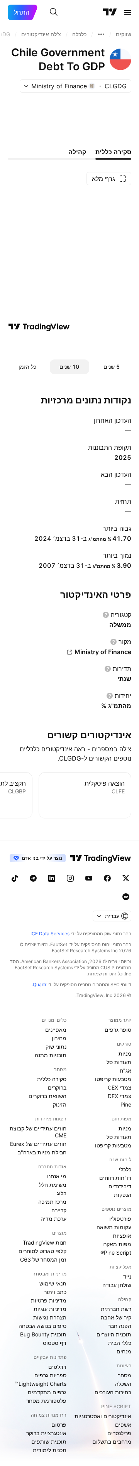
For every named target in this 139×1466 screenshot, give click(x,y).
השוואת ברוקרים (47, 1096)
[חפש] (53, 12)
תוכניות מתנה (50, 1055)
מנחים (124, 1351)
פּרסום (58, 1424)
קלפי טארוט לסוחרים (42, 1251)
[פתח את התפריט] (128, 12)
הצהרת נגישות (49, 1317)
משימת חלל (52, 1184)
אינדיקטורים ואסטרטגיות (103, 1416)
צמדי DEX (119, 1096)
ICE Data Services (50, 933)
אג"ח (125, 1070)
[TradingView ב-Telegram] (33, 878)
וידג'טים (57, 1366)
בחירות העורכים (113, 1392)
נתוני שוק (56, 1046)
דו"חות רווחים (115, 1177)
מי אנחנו (56, 1176)
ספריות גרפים (50, 1375)
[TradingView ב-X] (125, 878)
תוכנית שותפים (48, 1441)
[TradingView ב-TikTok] (14, 878)
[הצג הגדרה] (105, 614)
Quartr (39, 984)
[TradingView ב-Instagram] (70, 878)
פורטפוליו (120, 1218)
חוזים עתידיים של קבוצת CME (38, 1132)
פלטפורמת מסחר (46, 1400)
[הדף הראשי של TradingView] (110, 12)
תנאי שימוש (52, 1283)
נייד (127, 1276)
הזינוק (59, 1104)
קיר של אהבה (116, 1317)
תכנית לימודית (49, 1450)
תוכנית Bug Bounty (43, 1334)
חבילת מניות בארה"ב (42, 1152)
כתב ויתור (55, 1292)
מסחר (124, 1375)
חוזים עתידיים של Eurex (38, 1143)
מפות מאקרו (116, 1244)
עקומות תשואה (114, 1227)
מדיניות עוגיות (50, 1309)
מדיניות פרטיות (48, 1300)
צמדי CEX (119, 1087)
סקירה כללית (51, 1079)
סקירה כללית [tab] (113, 152)
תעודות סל (119, 1062)
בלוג (61, 1193)
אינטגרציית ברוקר (46, 1433)
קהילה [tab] (77, 152)
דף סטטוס (54, 1342)
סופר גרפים (118, 1029)
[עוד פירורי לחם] (101, 34)
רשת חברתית (116, 1309)
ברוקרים (57, 1087)
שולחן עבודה (116, 1285)
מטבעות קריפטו (113, 1079)
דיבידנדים (119, 1186)
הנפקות (122, 1194)
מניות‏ (125, 1053)
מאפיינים (55, 1029)
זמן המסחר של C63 (43, 1259)
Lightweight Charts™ (40, 1383)
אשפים (123, 1424)
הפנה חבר (119, 1326)
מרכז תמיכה (52, 1201)
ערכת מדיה (53, 1218)
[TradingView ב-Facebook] (107, 878)
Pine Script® (115, 1252)
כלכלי (125, 1169)
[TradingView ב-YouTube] (88, 878)
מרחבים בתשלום (111, 1441)
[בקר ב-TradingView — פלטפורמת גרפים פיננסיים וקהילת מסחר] (39, 326)
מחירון (59, 1038)
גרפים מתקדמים (47, 1392)
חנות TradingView (44, 1242)
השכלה (123, 1383)
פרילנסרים (119, 1433)
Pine (125, 1104)
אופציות (122, 1235)
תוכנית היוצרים (114, 1334)
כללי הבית (119, 1342)
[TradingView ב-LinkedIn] (51, 878)
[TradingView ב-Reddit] (125, 896)
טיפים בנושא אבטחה (42, 1326)
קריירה (58, 1210)
